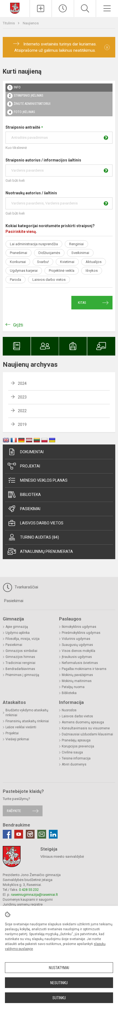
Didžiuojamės (49, 253)
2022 (22, 411)
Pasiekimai (30, 509)
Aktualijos (94, 262)
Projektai (30, 466)
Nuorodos (69, 710)
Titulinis (9, 23)
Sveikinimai (80, 253)
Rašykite (14, 811)
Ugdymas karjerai (24, 270)
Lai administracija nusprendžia (34, 244)
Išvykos (92, 270)
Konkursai (18, 262)
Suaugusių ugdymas (77, 645)
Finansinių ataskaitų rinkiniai (27, 721)
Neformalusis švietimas (80, 663)
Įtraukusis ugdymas (77, 657)
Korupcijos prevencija (78, 746)
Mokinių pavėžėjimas (77, 675)
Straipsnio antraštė (24, 127)
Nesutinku (59, 983)
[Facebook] (7, 834)
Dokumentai (32, 452)
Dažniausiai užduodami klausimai (87, 734)
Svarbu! (43, 262)
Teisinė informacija (76, 758)
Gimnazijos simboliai (21, 651)
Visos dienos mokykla (78, 651)
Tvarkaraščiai (25, 587)
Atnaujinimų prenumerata (46, 551)
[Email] (41, 834)
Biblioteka (30, 494)
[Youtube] (18, 834)
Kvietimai (67, 262)
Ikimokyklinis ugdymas (79, 627)
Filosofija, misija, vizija (22, 639)
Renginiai (76, 244)
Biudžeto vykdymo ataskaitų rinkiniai (26, 712)
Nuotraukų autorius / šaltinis (31, 193)
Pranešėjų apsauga (76, 740)
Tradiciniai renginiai (20, 663)
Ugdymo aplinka (17, 633)
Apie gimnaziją (16, 627)
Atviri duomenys (74, 764)
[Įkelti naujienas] (41, 8)
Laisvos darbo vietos (49, 280)
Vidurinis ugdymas (76, 639)
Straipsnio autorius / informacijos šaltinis (43, 160)
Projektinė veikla (61, 270)
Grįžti (18, 325)
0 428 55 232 (29, 890)
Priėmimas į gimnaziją (22, 675)
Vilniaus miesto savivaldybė (62, 856)
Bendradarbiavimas (20, 669)
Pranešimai (18, 253)
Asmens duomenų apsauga (83, 722)
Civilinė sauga (72, 752)
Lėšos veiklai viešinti (20, 727)
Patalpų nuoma (73, 687)
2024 (22, 383)
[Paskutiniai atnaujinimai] (63, 8)
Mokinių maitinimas (77, 681)
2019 (22, 424)
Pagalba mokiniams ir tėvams (84, 669)
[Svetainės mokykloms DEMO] (14, 7)
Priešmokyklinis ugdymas (81, 633)
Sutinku (59, 998)
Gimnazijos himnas (20, 657)
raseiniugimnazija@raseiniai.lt (34, 894)
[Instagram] (30, 834)
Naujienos (31, 23)
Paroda (15, 280)
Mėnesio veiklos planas (44, 480)
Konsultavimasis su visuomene (86, 728)
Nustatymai (59, 968)
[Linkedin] (53, 834)
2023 (22, 397)
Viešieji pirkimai (17, 739)
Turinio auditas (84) (39, 537)
